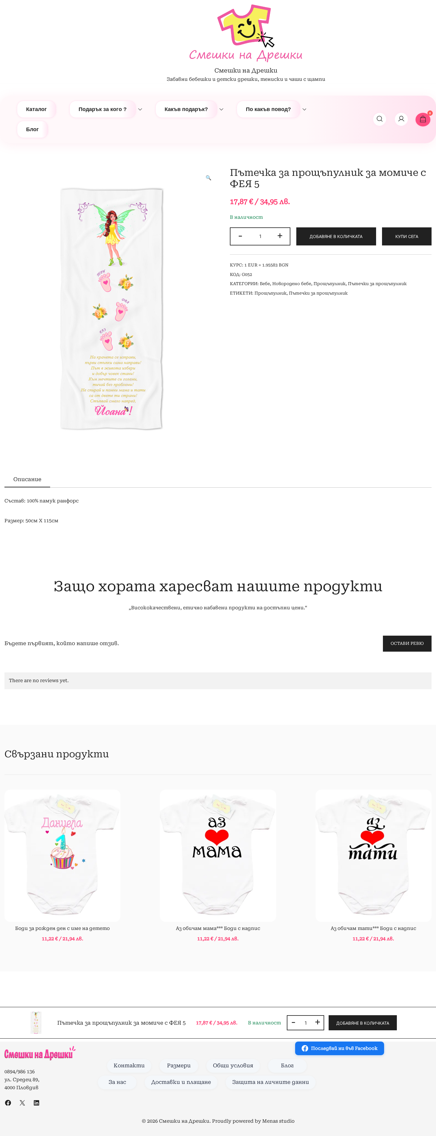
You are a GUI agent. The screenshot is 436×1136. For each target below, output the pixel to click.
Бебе (265, 283)
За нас (117, 1082)
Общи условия (233, 1065)
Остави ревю (407, 643)
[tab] (27, 479)
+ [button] (280, 235)
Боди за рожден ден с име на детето (62, 928)
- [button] (240, 235)
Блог (32, 129)
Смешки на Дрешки (245, 70)
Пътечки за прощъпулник (377, 283)
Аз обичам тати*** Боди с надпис (373, 928)
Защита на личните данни (270, 1082)
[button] (208, 178)
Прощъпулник (330, 283)
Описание (27, 479)
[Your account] (401, 119)
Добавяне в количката (336, 236)
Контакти (129, 1065)
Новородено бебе (291, 283)
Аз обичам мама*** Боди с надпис (218, 928)
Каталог (36, 109)
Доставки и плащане (181, 1082)
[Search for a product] (379, 119)
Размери (179, 1065)
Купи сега (406, 236)
